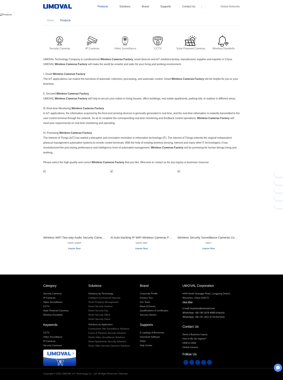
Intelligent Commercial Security (104, 297)
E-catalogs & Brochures (152, 332)
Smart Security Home (99, 319)
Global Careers (190, 347)
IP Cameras (49, 297)
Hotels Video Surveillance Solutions (106, 337)
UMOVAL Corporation (198, 285)
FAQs (143, 341)
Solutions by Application (100, 324)
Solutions (124, 6)
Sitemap (123, 373)
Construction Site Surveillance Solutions (108, 328)
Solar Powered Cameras (56, 310)
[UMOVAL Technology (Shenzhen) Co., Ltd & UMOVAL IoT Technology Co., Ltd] (57, 6)
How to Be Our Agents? (194, 338)
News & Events (147, 306)
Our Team (145, 302)
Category (50, 285)
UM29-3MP (141, 243)
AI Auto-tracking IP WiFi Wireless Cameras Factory (141, 237)
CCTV (46, 306)
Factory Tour (146, 297)
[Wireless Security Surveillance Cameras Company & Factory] (209, 201)
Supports (165, 6)
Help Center (146, 345)
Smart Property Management (103, 302)
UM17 (209, 243)
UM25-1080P (74, 243)
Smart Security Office (99, 314)
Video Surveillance (52, 302)
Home (50, 20)
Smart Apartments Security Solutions (107, 341)
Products (103, 6)
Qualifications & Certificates (154, 310)
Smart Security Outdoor (100, 306)
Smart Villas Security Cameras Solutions (109, 345)
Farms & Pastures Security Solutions (107, 333)
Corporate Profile (149, 293)
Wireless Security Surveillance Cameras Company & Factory (209, 237)
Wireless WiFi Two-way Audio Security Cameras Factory (74, 237)
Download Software (150, 337)
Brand (145, 6)
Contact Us (188, 6)
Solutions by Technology (100, 293)
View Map (187, 302)
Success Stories (148, 314)
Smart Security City (98, 310)
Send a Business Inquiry (195, 334)
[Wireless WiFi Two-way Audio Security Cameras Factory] (74, 201)
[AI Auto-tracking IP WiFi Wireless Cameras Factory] (141, 201)
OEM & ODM (189, 343)
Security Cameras (52, 293)
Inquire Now (74, 248)
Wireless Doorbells (53, 314)
